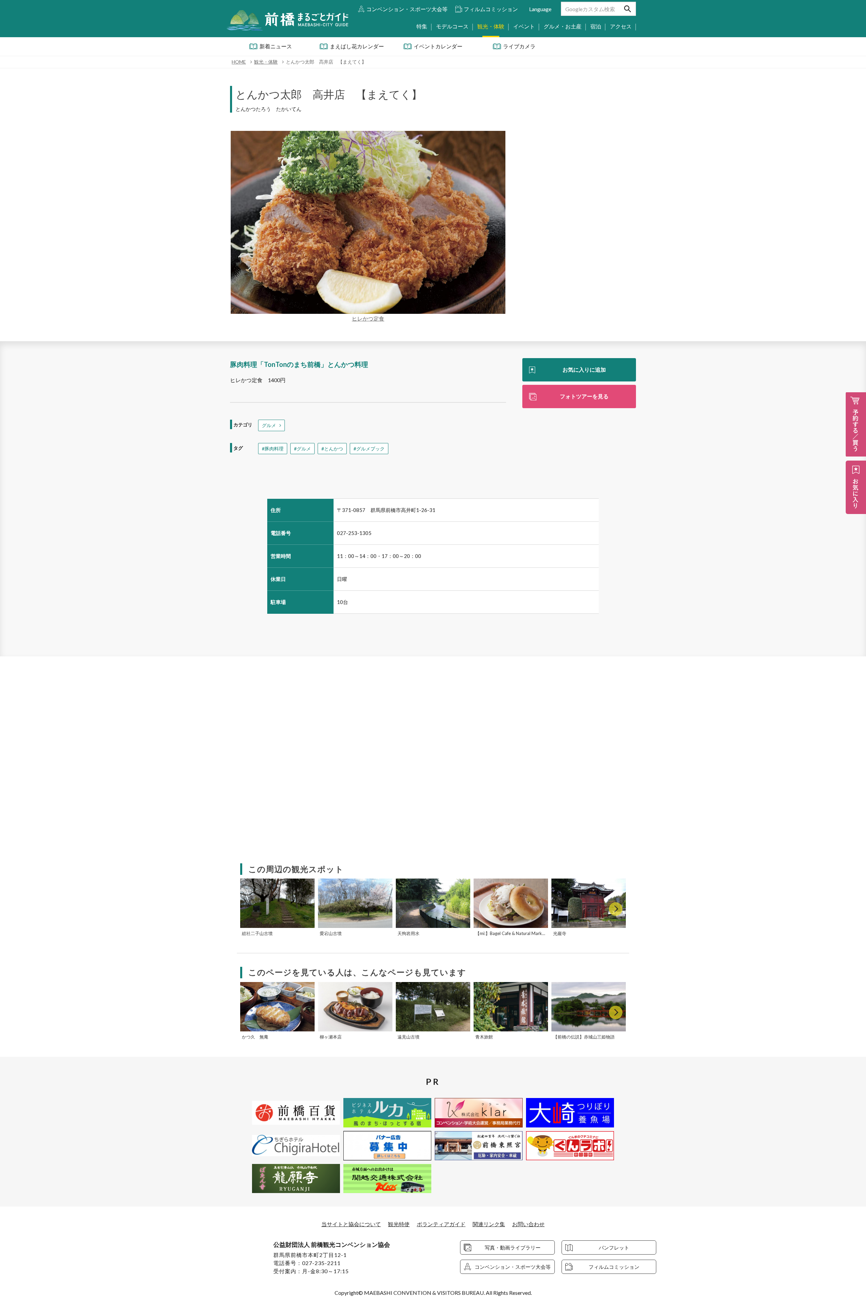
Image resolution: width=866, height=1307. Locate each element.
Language (540, 9)
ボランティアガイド (441, 1224)
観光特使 (399, 1224)
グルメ (269, 425)
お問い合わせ (528, 1224)
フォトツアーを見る (584, 396)
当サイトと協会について (351, 1224)
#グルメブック (369, 448)
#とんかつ (332, 448)
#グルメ (302, 448)
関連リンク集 (489, 1224)
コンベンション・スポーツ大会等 (407, 9)
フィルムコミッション (491, 9)
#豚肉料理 (272, 448)
